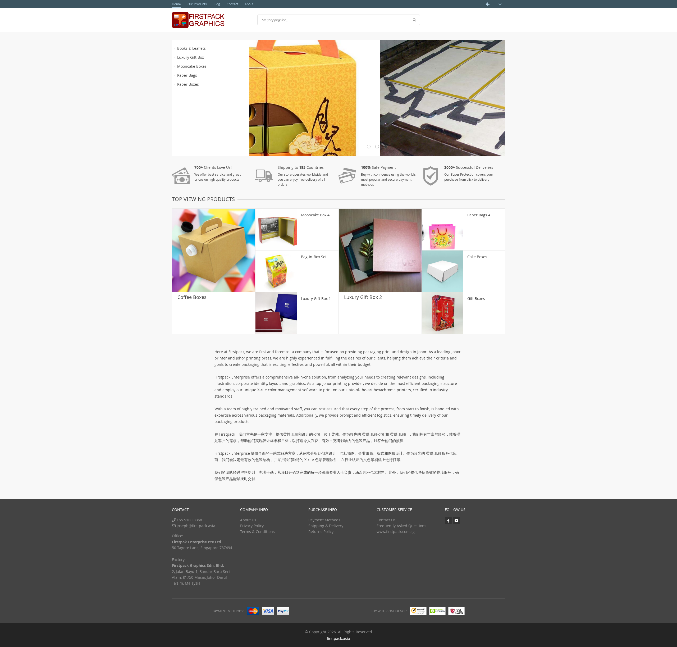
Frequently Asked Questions (401, 525)
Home (176, 4)
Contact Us (386, 519)
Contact (232, 4)
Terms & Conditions (257, 531)
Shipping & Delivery (325, 525)
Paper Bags (187, 75)
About (249, 4)
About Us (248, 519)
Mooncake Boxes (192, 66)
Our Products (197, 4)
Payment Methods (324, 519)
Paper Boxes (188, 84)
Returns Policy (320, 531)
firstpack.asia (338, 638)
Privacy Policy (252, 525)
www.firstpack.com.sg (396, 531)
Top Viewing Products (203, 199)
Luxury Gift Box (190, 57)
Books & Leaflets (191, 48)
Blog (216, 4)
